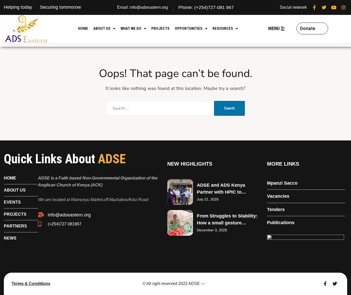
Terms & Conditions (31, 283)
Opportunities (188, 28)
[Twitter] (324, 7)
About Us (101, 28)
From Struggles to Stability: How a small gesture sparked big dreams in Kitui (227, 222)
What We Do (131, 28)
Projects (160, 28)
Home (83, 28)
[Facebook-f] (314, 7)
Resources (223, 28)
